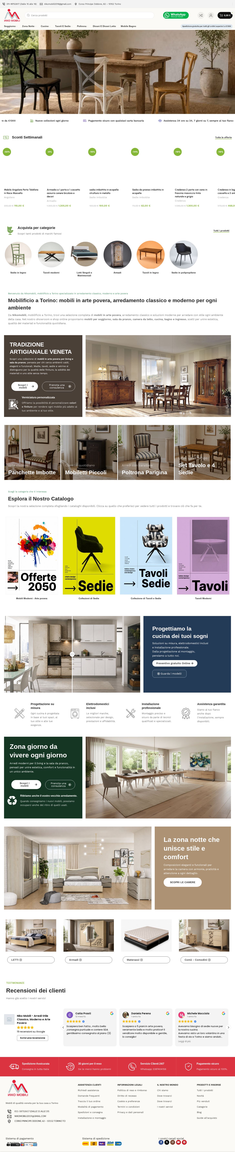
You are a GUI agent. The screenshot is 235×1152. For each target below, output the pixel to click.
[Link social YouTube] (178, 1142)
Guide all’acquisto (207, 1118)
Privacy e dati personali (130, 1112)
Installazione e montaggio (92, 1118)
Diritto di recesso (126, 1095)
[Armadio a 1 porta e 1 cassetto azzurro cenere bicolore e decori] (64, 166)
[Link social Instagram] (172, 1142)
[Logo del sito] (11, 15)
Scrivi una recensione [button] (32, 1038)
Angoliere (9, 197)
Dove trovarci (164, 1095)
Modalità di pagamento (90, 1106)
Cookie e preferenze (128, 1101)
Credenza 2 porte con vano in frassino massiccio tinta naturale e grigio (191, 193)
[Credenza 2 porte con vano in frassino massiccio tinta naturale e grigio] (192, 166)
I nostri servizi (165, 1106)
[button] (228, 1027)
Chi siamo (162, 1090)
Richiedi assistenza (88, 1090)
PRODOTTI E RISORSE (209, 1084)
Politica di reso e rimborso (132, 1090)
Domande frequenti (89, 1095)
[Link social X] (166, 1142)
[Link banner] (32, 452)
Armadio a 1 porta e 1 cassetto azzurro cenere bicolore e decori (63, 193)
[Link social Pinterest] (184, 1142)
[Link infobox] (19, 4)
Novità (200, 1095)
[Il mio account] (211, 15)
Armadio (51, 201)
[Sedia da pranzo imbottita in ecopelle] (149, 166)
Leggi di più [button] (177, 1041)
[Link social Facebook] (161, 1142)
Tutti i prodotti (205, 1090)
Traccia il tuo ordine (89, 1101)
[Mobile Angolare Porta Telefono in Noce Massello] (21, 166)
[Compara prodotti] (201, 15)
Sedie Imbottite (98, 197)
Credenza (180, 200)
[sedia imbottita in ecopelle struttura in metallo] (107, 166)
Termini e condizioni (128, 1106)
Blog (199, 1112)
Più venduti (203, 1101)
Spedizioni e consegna (90, 1112)
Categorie (202, 1106)
